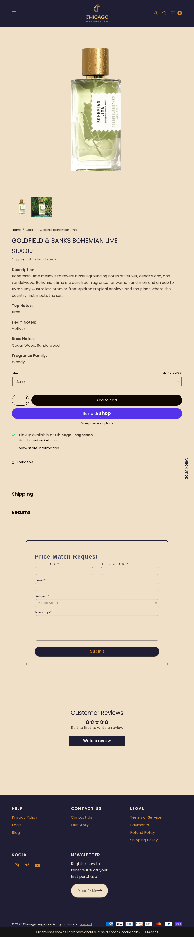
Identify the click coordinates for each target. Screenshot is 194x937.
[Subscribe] (102, 891)
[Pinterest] (27, 865)
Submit (97, 651)
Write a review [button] (97, 740)
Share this (25, 462)
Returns (21, 512)
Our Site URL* (47, 564)
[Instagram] (16, 865)
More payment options (97, 423)
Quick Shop (187, 469)
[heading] (66, 557)
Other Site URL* (114, 564)
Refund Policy (142, 832)
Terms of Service (146, 817)
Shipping (18, 259)
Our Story (80, 825)
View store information (39, 448)
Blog (16, 832)
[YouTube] (37, 865)
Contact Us (81, 817)
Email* (40, 580)
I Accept (151, 932)
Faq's (16, 825)
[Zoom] (97, 112)
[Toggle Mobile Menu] (17, 13)
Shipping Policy (144, 840)
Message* (43, 612)
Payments (139, 825)
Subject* (42, 596)
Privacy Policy (24, 817)
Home (16, 229)
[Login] (156, 13)
